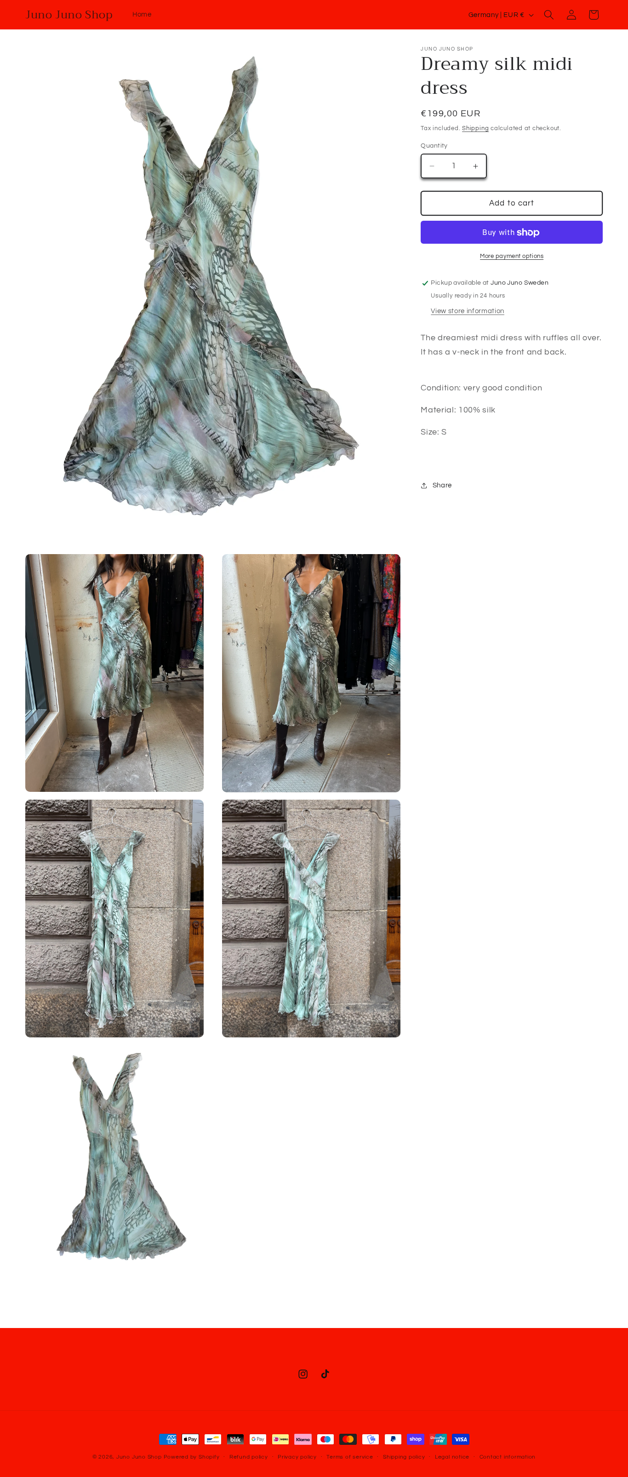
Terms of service (349, 1457)
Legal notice (452, 1457)
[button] (549, 15)
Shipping (475, 128)
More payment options (511, 256)
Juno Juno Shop (139, 1457)
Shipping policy (404, 1457)
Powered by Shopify (192, 1457)
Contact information (508, 1457)
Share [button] (442, 485)
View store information (467, 311)
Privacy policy (297, 1457)
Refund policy (248, 1457)
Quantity (434, 145)
